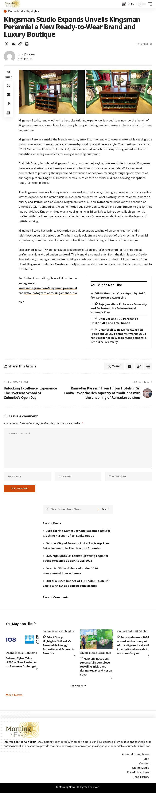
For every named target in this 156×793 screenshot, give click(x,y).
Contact (144, 763)
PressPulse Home (138, 772)
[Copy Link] (20, 44)
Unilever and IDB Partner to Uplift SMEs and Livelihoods (114, 321)
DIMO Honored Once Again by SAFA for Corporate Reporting (118, 295)
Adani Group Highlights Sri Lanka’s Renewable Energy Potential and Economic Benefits (58, 645)
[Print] (26, 44)
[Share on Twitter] (6, 44)
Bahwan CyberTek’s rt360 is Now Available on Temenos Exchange (21, 662)
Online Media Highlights (23, 11)
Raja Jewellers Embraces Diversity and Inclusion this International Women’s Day (119, 308)
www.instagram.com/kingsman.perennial (48, 288)
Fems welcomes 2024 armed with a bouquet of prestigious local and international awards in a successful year (133, 645)
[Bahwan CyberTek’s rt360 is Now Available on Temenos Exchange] (22, 639)
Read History (141, 777)
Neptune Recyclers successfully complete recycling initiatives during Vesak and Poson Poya (96, 666)
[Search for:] (73, 509)
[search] (124, 4)
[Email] (13, 44)
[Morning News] (12, 4)
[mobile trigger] (149, 4)
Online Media (140, 767)
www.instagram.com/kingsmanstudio (50, 293)
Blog (146, 759)
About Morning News (135, 754)
